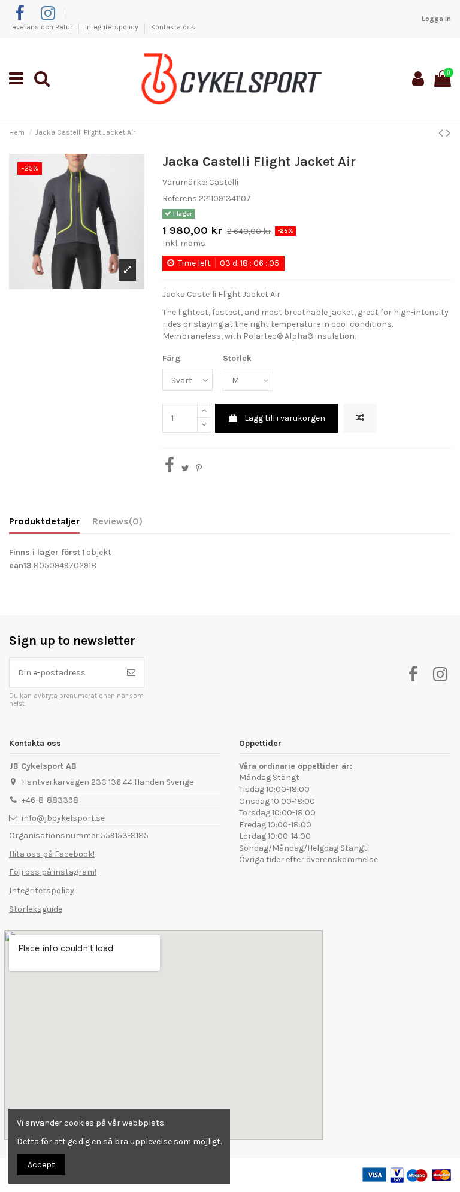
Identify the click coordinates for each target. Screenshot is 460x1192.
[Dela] (169, 468)
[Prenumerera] (131, 672)
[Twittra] (185, 468)
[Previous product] (442, 133)
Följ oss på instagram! (52, 872)
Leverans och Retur (41, 27)
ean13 (20, 565)
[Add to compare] (360, 418)
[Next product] (448, 133)
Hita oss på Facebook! (52, 854)
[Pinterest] (199, 468)
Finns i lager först (44, 552)
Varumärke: (184, 182)
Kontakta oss (173, 27)
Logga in (436, 18)
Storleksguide (35, 909)
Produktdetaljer (44, 521)
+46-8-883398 (50, 800)
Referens (179, 198)
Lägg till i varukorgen (284, 418)
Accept (41, 1165)
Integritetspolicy (112, 27)
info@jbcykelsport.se (63, 818)
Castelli (223, 182)
